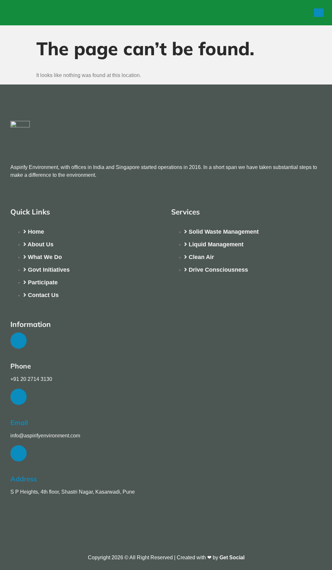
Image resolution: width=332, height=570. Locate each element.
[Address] (18, 453)
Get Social (231, 557)
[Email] (18, 397)
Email (19, 422)
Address (23, 478)
